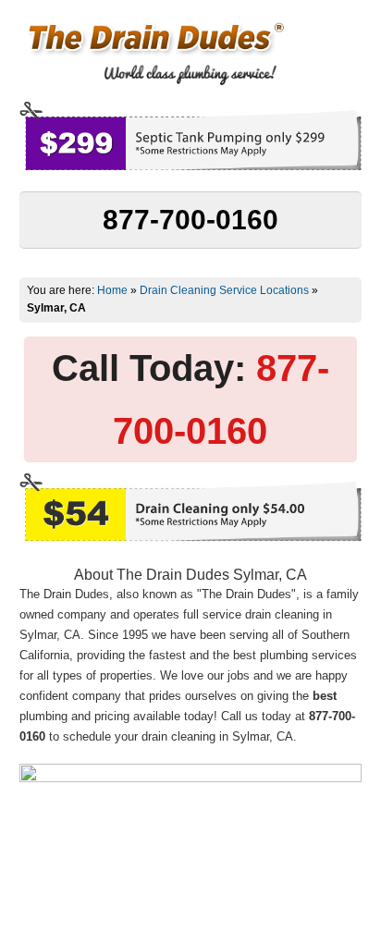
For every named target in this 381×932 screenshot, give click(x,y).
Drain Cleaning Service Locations (224, 290)
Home (112, 290)
